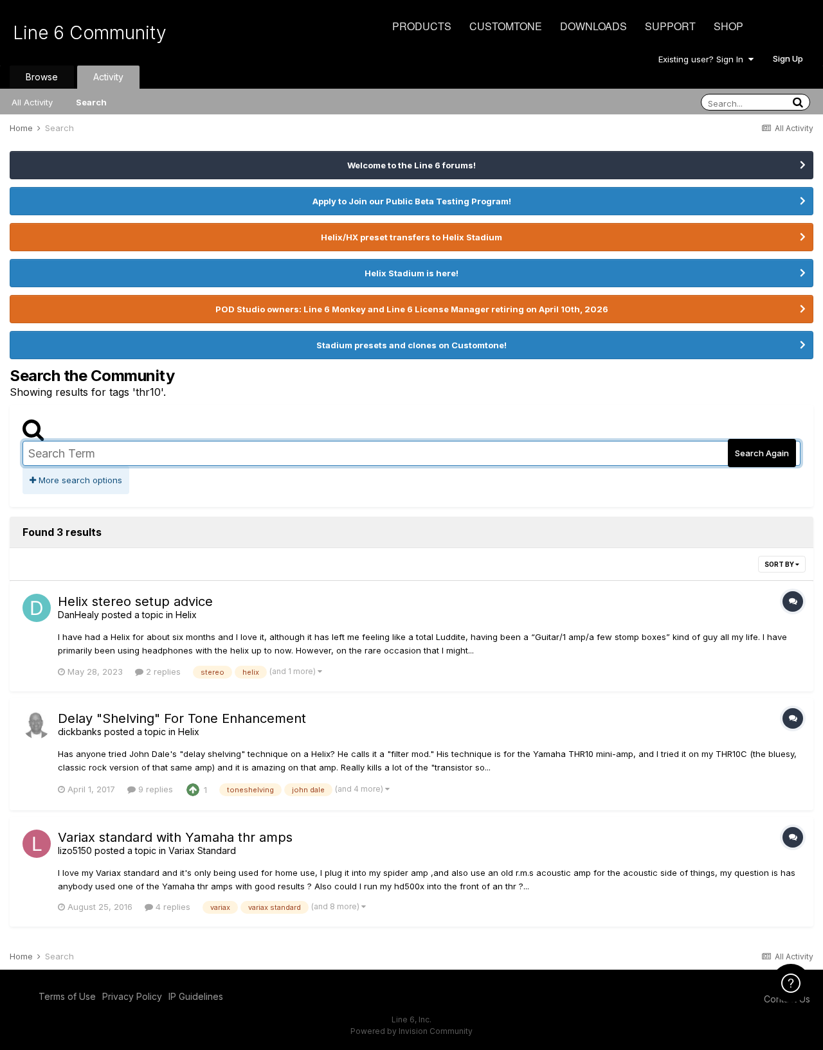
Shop (728, 26)
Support (670, 26)
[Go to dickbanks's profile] (37, 725)
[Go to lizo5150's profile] (37, 844)
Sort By (779, 564)
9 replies (154, 789)
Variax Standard (202, 850)
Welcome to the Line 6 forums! (411, 165)
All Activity (32, 102)
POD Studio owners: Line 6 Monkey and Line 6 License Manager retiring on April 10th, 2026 (411, 309)
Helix (186, 614)
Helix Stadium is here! (411, 273)
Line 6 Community (90, 33)
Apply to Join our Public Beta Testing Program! (411, 201)
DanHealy (78, 614)
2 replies (162, 671)
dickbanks (80, 731)
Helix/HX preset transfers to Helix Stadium (411, 237)
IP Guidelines (195, 996)
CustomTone (505, 26)
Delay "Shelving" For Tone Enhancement (182, 718)
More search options (79, 480)
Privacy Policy (132, 996)
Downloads (593, 26)
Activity (108, 76)
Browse (42, 76)
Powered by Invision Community (411, 1031)
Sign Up (788, 58)
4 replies (171, 907)
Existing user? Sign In (703, 59)
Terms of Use (67, 996)
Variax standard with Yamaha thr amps (175, 837)
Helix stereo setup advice (135, 601)
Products (421, 26)
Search (91, 102)
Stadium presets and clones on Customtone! (411, 345)
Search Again (762, 453)
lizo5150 (75, 850)
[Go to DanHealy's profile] (37, 608)
